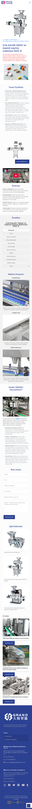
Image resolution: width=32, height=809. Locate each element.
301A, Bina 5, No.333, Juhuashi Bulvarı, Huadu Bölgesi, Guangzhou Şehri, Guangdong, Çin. (16, 752)
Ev (3, 39)
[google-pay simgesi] (14, 803)
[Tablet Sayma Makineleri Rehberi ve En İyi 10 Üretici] (16, 627)
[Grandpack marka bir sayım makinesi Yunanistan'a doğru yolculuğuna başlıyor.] (16, 655)
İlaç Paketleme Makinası (11, 739)
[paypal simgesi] (18, 803)
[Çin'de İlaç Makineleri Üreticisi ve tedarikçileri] (6, 2)
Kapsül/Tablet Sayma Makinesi (12, 552)
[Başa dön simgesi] (28, 805)
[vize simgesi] (9, 803)
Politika (17, 799)
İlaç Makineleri (8, 736)
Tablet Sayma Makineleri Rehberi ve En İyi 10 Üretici (16, 638)
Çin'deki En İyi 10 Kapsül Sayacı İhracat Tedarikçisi (15, 697)
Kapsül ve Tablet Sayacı (11, 39)
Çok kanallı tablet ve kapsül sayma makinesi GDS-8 (16, 41)
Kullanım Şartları (24, 797)
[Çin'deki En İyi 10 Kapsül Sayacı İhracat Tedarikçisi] (16, 685)
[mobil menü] (29, 2)
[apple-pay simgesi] (22, 803)
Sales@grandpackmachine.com (17, 762)
